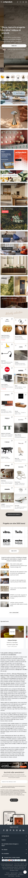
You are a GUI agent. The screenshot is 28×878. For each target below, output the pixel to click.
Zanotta (12, 683)
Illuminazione (21, 673)
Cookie (20, 873)
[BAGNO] (7, 76)
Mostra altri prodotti (14, 514)
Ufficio (12, 675)
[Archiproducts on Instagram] (7, 830)
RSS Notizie (21, 874)
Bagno (2, 675)
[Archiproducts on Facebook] (4, 830)
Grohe (7, 731)
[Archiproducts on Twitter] (13, 830)
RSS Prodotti (11, 876)
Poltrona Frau (14, 690)
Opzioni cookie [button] (14, 873)
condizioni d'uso (16, 789)
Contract (3, 676)
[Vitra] (7, 532)
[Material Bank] (7, 159)
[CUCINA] (13, 76)
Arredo (15, 673)
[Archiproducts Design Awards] (20, 159)
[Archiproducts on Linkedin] (23, 830)
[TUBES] (20, 286)
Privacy (7, 873)
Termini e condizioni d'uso (10, 874)
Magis (5, 693)
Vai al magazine (14, 612)
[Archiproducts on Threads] (17, 830)
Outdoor (7, 675)
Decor (21, 675)
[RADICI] (7, 286)
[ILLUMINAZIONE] (18, 76)
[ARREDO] (2, 76)
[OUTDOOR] (23, 76)
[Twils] (19, 532)
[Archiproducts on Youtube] (20, 830)
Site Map (18, 876)
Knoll (2, 683)
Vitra (23, 681)
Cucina (17, 675)
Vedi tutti (14, 551)
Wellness (25, 675)
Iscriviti (15, 799)
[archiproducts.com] (7, 2)
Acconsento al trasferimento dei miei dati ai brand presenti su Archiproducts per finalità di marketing (13, 787)
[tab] (14, 836)
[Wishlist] (20, 2)
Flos (4, 683)
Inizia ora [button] (14, 45)
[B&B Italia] (7, 542)
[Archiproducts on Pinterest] (10, 830)
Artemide (8, 683)
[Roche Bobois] (19, 542)
